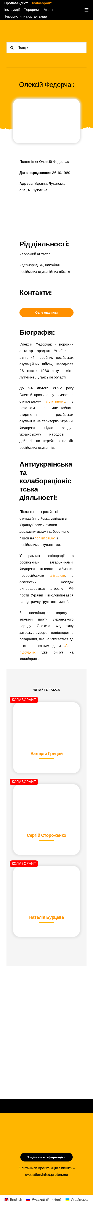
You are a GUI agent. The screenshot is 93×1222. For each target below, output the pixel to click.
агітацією (57, 575)
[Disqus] (46, 1027)
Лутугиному (55, 401)
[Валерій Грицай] (46, 713)
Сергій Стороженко (46, 835)
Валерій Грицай (46, 753)
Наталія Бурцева (46, 917)
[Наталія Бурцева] (46, 877)
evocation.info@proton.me (46, 1175)
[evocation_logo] (26, 30)
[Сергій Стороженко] (46, 795)
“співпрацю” (45, 538)
